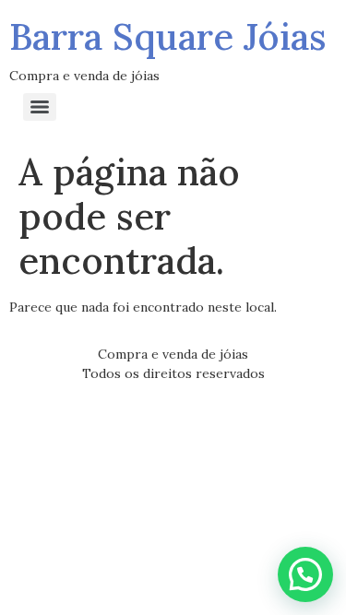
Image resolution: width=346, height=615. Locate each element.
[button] (305, 574)
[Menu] (39, 107)
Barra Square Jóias (168, 36)
